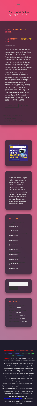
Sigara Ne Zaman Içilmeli (15, 321)
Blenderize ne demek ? (15, 252)
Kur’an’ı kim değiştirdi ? (15, 229)
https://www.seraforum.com (12, 116)
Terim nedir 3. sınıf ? (14, 243)
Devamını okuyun (13, 106)
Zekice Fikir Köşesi (19, 12)
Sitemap (24, 121)
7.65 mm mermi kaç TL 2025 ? (17, 257)
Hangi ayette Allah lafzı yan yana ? (18, 234)
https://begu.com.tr (9, 118)
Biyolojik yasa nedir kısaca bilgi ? (17, 262)
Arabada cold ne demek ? (15, 238)
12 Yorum (25, 105)
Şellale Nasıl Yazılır (14, 315)
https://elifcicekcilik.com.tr (12, 121)
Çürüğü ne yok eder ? (14, 267)
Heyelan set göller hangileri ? (16, 248)
